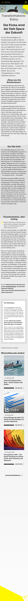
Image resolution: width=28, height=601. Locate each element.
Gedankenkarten (11, 286)
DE (2, 2)
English (7, 2)
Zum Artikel (18, 388)
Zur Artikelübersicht (13, 475)
